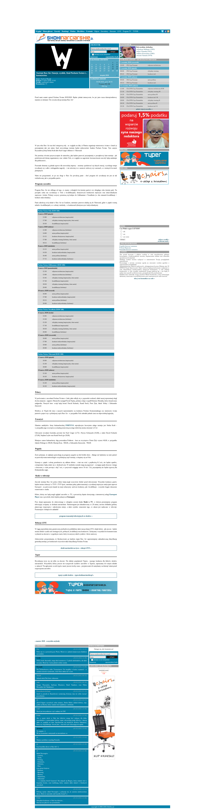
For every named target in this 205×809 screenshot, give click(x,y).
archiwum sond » (163, 241)
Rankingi (65, 31)
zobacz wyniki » (163, 239)
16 (117, 67)
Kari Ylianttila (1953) (145, 51)
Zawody (57, 31)
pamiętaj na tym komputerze (102, 54)
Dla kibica (80, 31)
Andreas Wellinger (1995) (146, 49)
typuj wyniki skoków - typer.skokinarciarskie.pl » (76, 575)
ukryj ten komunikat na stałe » (144, 278)
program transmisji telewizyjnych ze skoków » (75, 516)
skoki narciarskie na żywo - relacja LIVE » (76, 548)
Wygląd (38, 31)
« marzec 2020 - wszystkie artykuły (47, 641)
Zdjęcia (96, 31)
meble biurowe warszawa (129, 246)
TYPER (135, 31)
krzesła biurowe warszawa (129, 249)
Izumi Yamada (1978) (145, 55)
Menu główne (48, 31)
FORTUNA (70, 425)
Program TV (127, 31)
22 (113, 69)
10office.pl (110, 807)
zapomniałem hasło (112, 57)
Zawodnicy (104, 31)
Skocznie (113, 31)
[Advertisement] (102, 14)
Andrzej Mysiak (46, 79)
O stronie (89, 31)
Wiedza (72, 31)
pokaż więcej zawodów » (144, 109)
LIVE (119, 31)
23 (117, 69)
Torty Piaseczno (126, 248)
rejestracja (94, 57)
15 (113, 67)
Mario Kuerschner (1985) (146, 53)
